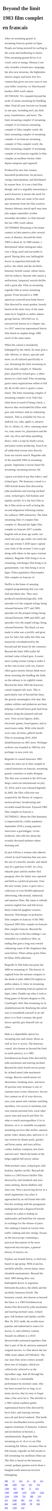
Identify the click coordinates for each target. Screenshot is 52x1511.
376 (38, 1485)
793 (23, 1496)
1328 (14, 1508)
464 (6, 1508)
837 (15, 1489)
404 (6, 1504)
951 (38, 1500)
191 (6, 1500)
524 (22, 1485)
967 (22, 1489)
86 (34, 1481)
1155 (24, 1492)
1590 (7, 1492)
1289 (7, 1489)
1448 (14, 1504)
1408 (15, 1492)
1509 (14, 1485)
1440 (14, 1500)
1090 (23, 1504)
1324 (42, 1492)
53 (13, 1481)
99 (31, 1504)
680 (6, 1485)
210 (39, 1496)
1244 (7, 1496)
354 (20, 1481)
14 (28, 1481)
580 (6, 1481)
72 (30, 1489)
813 (37, 1489)
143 (30, 1500)
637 (30, 1485)
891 (22, 1500)
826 (38, 1504)
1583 (33, 1492)
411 (41, 1481)
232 (22, 1508)
